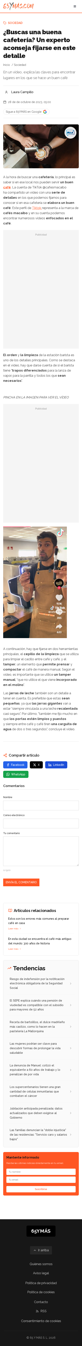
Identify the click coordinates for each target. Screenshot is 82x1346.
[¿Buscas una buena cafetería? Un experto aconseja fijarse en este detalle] (70, 133)
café (7, 187)
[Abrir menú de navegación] (75, 6)
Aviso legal (41, 1273)
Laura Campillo (22, 92)
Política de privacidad (41, 1283)
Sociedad (15, 23)
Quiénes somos (41, 1264)
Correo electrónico (13, 815)
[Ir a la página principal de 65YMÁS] (18, 6)
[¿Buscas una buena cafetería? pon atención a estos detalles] (41, 582)
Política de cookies (41, 1292)
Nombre (7, 797)
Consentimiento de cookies (41, 1321)
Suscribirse (41, 1189)
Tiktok (37, 208)
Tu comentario (11, 833)
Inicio (6, 64)
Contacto (41, 1302)
